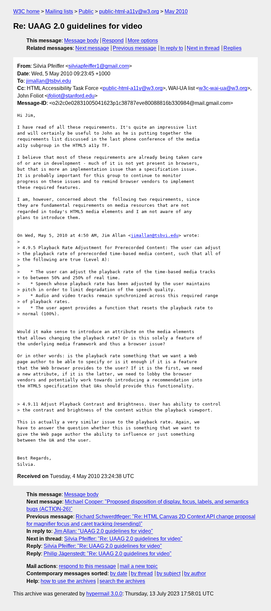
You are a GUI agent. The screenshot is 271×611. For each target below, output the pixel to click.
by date (118, 573)
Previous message (134, 48)
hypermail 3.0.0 (104, 593)
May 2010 (176, 11)
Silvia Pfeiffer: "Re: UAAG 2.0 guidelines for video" (123, 539)
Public (86, 11)
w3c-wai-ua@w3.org (223, 88)
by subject (168, 573)
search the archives (122, 581)
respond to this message (87, 566)
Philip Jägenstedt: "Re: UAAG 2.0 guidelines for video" (108, 553)
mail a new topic (139, 566)
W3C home (26, 11)
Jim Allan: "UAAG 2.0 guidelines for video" (103, 531)
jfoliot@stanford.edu (71, 96)
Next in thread (203, 48)
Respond (113, 40)
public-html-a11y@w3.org (129, 11)
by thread (142, 573)
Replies (232, 48)
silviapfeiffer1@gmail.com (98, 66)
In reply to (171, 48)
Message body (81, 40)
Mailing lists (59, 11)
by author (195, 573)
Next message (92, 48)
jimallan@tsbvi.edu (48, 81)
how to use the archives (68, 581)
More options (143, 40)
